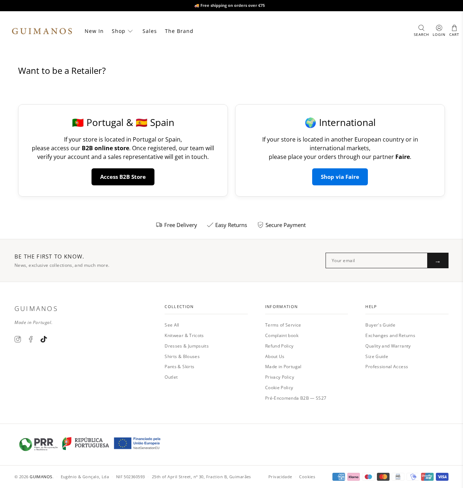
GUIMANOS (41, 476)
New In (94, 31)
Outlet (171, 377)
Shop (119, 31)
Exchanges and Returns (390, 335)
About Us (275, 356)
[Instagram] (17, 339)
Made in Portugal (283, 366)
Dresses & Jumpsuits (187, 346)
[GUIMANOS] (42, 31)
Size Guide (376, 356)
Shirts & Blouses (182, 356)
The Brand (179, 31)
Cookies (307, 476)
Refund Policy (279, 346)
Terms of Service (283, 325)
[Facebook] (30, 339)
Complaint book (281, 335)
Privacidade (280, 476)
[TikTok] (44, 339)
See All (172, 325)
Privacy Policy (279, 377)
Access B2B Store (123, 176)
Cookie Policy (279, 387)
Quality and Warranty (388, 346)
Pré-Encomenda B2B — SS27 (296, 398)
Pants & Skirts (179, 366)
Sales (150, 31)
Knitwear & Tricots (184, 335)
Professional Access (386, 366)
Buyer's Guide (380, 325)
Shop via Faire (340, 176)
